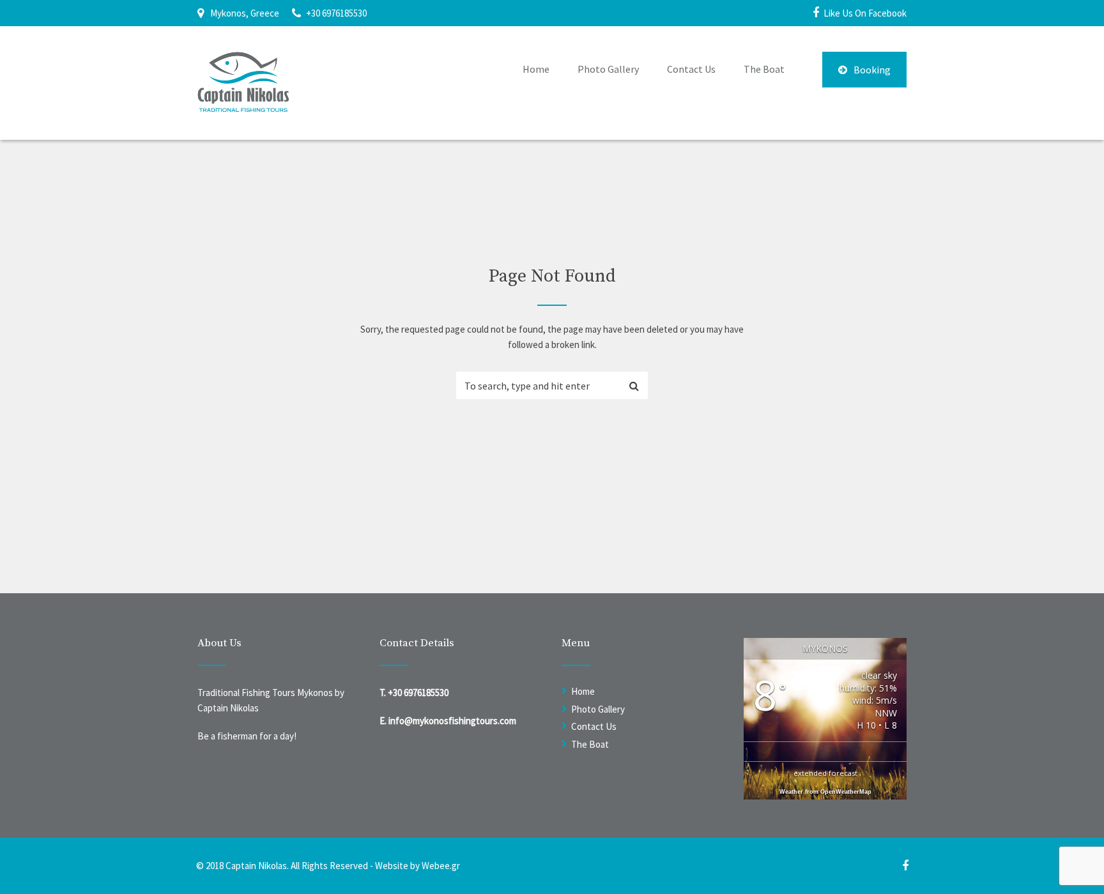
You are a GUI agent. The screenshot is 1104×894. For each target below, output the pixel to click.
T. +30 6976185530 (413, 692)
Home (536, 69)
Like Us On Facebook (865, 13)
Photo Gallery (608, 69)
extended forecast (825, 773)
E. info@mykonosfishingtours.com (447, 721)
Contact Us (691, 69)
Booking (872, 69)
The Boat (764, 69)
